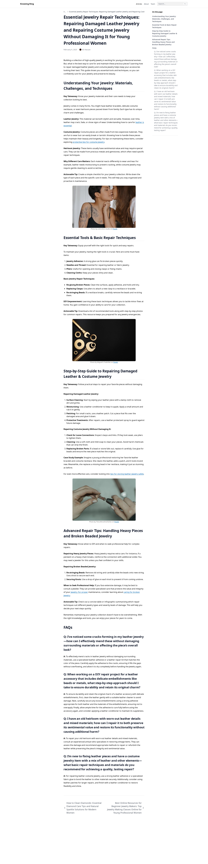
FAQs (154, 48)
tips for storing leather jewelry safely (127, 474)
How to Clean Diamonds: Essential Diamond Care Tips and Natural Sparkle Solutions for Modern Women (83, 807)
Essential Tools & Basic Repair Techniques (164, 26)
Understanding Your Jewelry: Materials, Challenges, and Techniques (164, 19)
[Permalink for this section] (115, 88)
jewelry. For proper (79, 592)
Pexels (115, 229)
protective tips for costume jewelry (88, 142)
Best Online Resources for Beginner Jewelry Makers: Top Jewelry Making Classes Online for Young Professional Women (124, 807)
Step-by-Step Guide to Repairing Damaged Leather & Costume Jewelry (164, 33)
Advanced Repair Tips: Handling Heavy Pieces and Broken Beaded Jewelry (163, 42)
